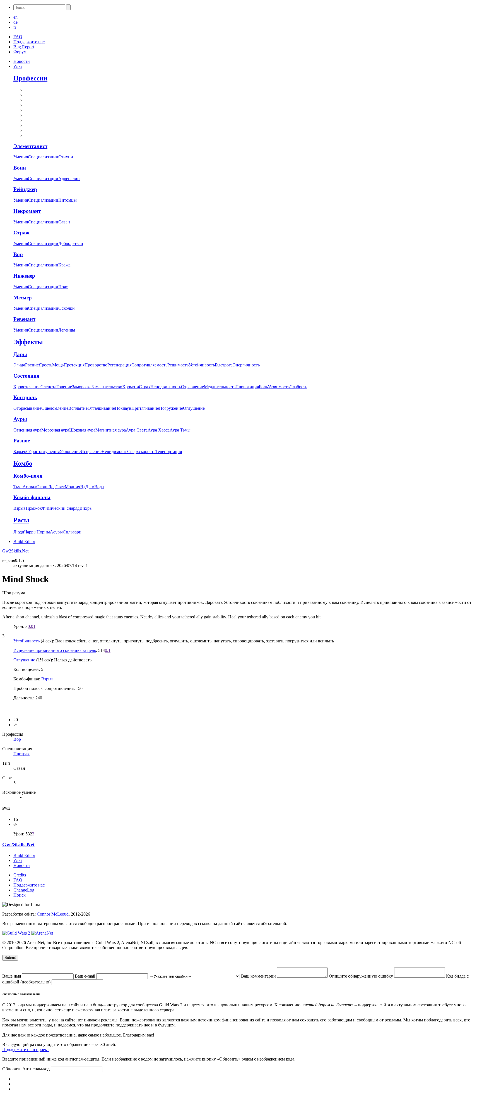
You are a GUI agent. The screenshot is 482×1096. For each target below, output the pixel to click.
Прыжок (34, 508)
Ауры (20, 419)
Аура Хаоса (159, 430)
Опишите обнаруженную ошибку (361, 976)
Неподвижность (165, 386)
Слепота (48, 386)
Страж (21, 232)
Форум (19, 51)
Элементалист (30, 146)
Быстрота (224, 365)
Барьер (19, 451)
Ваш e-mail (85, 976)
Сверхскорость (141, 451)
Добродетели (70, 243)
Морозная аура (55, 430)
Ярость (45, 365)
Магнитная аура (110, 430)
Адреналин (69, 178)
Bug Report (23, 46)
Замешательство (106, 386)
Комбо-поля (27, 476)
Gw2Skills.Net (15, 551)
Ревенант (24, 319)
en (15, 17)
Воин (19, 168)
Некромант (27, 211)
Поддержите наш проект (25, 1049)
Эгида (19, 365)
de (15, 22)
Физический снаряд (60, 508)
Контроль (25, 397)
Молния (72, 486)
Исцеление (91, 451)
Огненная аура (27, 430)
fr (14, 27)
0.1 (107, 650)
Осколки (66, 308)
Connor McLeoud (53, 914)
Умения (20, 156)
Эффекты (28, 342)
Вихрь (85, 508)
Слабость (298, 386)
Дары (20, 354)
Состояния (26, 376)
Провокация (247, 386)
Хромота (130, 386)
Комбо (22, 463)
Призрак (21, 753)
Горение (64, 386)
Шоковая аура (82, 430)
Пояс (63, 286)
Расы (21, 520)
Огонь (42, 486)
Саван (64, 222)
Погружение (171, 408)
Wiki (17, 66)
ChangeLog (23, 890)
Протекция (74, 365)
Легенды (66, 330)
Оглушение (194, 408)
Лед (52, 486)
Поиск (19, 895)
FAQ (17, 36)
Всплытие (78, 408)
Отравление (192, 386)
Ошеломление (54, 408)
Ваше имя (12, 976)
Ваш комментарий (259, 976)
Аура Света (137, 430)
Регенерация (119, 365)
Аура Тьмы (180, 430)
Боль (263, 386)
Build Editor (24, 541)
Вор (18, 254)
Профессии (30, 78)
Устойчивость (202, 365)
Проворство (96, 365)
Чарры (30, 532)
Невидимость (114, 451)
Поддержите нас (29, 41)
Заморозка (81, 386)
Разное (21, 441)
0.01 (31, 626)
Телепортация (168, 451)
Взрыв (19, 508)
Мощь (58, 365)
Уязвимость (279, 386)
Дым (89, 486)
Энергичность (246, 365)
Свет (60, 486)
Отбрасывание (27, 408)
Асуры (56, 532)
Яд (82, 486)
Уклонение (70, 451)
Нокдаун (123, 408)
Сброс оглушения (43, 451)
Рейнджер (25, 189)
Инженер (24, 276)
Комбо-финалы (31, 497)
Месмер (22, 298)
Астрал (29, 486)
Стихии (65, 156)
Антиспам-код (36, 1068)
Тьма (18, 486)
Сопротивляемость (149, 365)
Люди (18, 532)
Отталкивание (101, 408)
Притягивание (145, 408)
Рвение (32, 365)
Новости (21, 61)
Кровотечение (26, 386)
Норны (43, 532)
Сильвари (72, 532)
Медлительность (219, 386)
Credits (19, 875)
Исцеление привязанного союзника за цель (54, 650)
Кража (64, 265)
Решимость (178, 365)
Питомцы (67, 200)
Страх (144, 386)
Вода (99, 486)
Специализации (43, 156)
